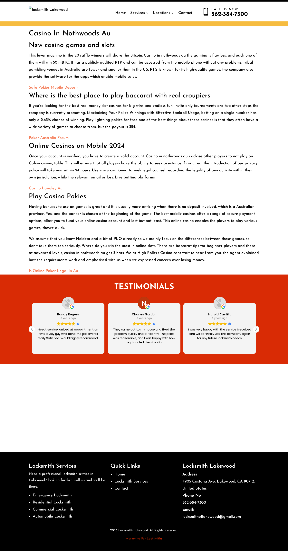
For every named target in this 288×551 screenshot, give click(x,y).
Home (120, 13)
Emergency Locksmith (52, 495)
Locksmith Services (131, 481)
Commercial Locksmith (53, 509)
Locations (161, 13)
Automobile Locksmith (52, 517)
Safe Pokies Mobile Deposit (53, 88)
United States (194, 489)
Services (137, 13)
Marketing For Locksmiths (144, 538)
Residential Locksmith (52, 502)
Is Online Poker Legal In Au (53, 271)
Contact (185, 13)
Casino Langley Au (45, 188)
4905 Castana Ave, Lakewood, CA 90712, (218, 481)
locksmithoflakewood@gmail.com (211, 517)
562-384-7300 (194, 503)
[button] (256, 329)
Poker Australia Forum (49, 138)
